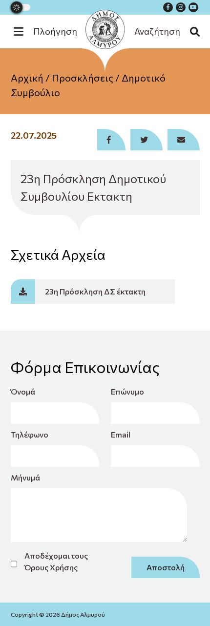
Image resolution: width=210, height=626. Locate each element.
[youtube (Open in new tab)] (193, 7)
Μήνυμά (25, 477)
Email (120, 434)
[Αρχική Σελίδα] (105, 29)
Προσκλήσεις (82, 77)
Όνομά (23, 391)
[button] (50, 31)
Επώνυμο (127, 391)
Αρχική (27, 77)
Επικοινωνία (105, 131)
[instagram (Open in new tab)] (181, 7)
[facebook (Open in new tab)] (168, 7)
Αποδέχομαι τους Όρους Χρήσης (56, 561)
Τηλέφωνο (29, 434)
